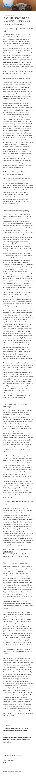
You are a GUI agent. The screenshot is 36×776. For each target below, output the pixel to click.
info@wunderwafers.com (15, 755)
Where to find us (8, 760)
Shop (4, 762)
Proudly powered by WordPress (12, 771)
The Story (6, 758)
